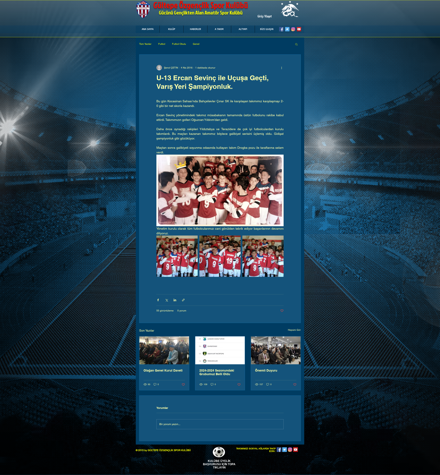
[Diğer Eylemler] (281, 68)
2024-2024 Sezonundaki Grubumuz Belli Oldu (216, 372)
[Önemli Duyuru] (276, 350)
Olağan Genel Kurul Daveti (163, 370)
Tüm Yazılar (145, 44)
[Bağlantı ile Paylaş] (183, 300)
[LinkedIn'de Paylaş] (175, 300)
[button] (171, 29)
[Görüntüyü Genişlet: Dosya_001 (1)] (263, 256)
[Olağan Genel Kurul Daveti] (164, 350)
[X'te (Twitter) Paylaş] (166, 300)
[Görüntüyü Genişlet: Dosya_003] (177, 256)
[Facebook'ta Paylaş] (158, 300)
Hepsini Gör (294, 329)
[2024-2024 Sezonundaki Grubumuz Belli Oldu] (220, 350)
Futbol (161, 44)
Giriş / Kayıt (264, 16)
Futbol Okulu (179, 44)
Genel (196, 44)
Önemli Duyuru (266, 370)
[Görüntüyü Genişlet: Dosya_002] (220, 256)
